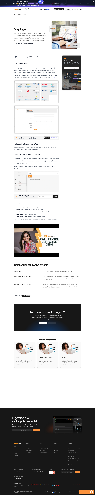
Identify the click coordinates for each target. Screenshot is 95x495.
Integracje (19, 14)
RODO (64, 491)
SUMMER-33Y (29, 5)
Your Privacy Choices (58, 492)
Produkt (29, 8)
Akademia (56, 450)
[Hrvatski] (53, 484)
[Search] (52, 9)
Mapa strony (69, 491)
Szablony (55, 452)
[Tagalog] (54, 485)
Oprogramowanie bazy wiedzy (73, 445)
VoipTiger (25, 14)
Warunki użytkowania (37, 491)
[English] (44, 484)
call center (56, 77)
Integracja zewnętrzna (28, 43)
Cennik (15, 448)
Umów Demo (51, 323)
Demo (15, 446)
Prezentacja (68, 9)
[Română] (73, 484)
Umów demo (46, 137)
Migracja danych (29, 448)
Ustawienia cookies (76, 491)
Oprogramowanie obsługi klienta (74, 448)
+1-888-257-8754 (19, 474)
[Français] (52, 484)
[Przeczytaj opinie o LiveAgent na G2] (52, 472)
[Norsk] (67, 484)
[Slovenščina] (79, 484)
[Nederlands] (65, 484)
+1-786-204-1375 (19, 476)
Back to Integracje (18, 295)
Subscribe (78, 472)
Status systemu (29, 450)
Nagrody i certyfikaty (44, 448)
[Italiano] (57, 484)
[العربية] (32, 484)
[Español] (46, 484)
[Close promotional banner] (93, 2)
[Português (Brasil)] (71, 484)
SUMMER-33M (19, 5)
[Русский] (75, 484)
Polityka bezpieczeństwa (47, 491)
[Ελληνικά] (42, 484)
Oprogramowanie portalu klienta (74, 460)
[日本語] (59, 484)
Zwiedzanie (16, 455)
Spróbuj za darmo (26, 295)
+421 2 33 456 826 (19, 471)
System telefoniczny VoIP (72, 450)
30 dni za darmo (54, 137)
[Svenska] (52, 485)
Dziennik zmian (28, 452)
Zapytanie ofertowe (29, 454)
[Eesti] (48, 484)
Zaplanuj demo (19, 478)
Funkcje (15, 451)
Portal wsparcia (29, 445)
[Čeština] (36, 484)
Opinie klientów (43, 450)
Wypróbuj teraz (43, 323)
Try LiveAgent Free (71, 68)
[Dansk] (38, 484)
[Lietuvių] (61, 484)
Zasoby (35, 8)
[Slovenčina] (77, 484)
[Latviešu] (63, 484)
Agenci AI (24, 9)
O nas (41, 445)
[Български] (34, 484)
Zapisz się (55, 196)
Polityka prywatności (57, 491)
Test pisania (56, 454)
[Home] (14, 14)
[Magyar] (55, 484)
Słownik (55, 448)
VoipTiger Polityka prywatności (36, 57)
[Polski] (69, 484)
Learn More (19, 57)
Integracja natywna (18, 43)
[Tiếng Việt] (56, 485)
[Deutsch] (40, 484)
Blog (55, 445)
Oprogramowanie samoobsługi (73, 452)
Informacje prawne (43, 454)
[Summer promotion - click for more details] (47, 3)
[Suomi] (50, 484)
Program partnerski (43, 452)
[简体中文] (58, 485)
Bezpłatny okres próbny (58, 9)
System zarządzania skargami (73, 458)
